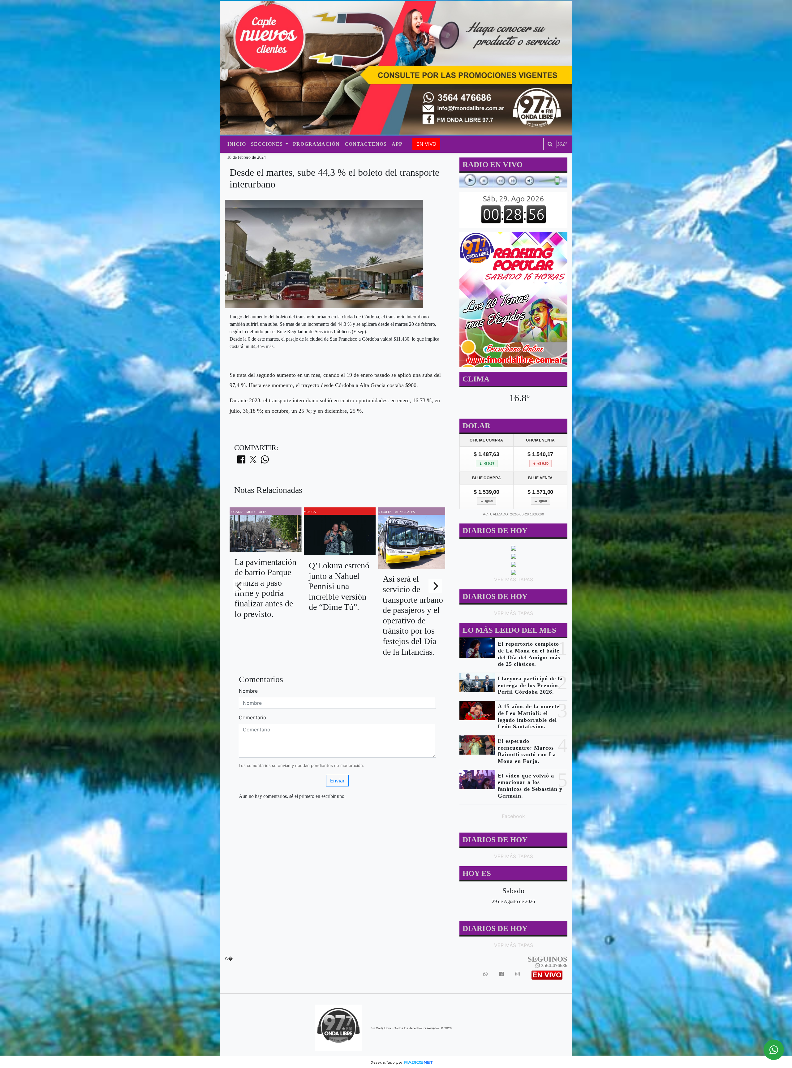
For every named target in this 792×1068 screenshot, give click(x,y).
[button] (550, 144)
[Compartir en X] (253, 461)
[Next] (435, 586)
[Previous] (239, 586)
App (397, 144)
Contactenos (366, 144)
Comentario (252, 717)
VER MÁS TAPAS (513, 579)
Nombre (248, 691)
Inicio (236, 144)
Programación (316, 144)
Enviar (337, 780)
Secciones (267, 144)
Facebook (513, 816)
